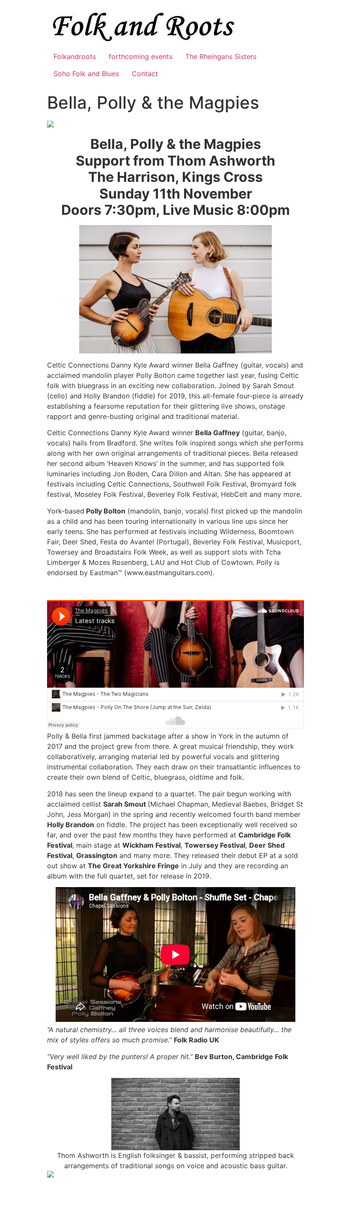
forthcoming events (141, 56)
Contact (145, 73)
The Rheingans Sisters (220, 56)
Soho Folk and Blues (86, 73)
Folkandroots (75, 56)
